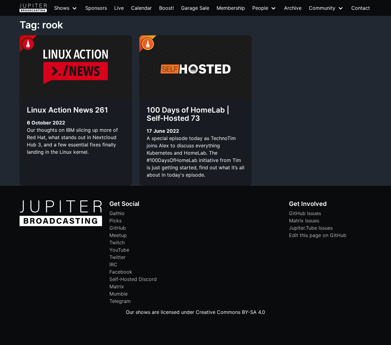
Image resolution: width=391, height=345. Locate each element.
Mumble (118, 294)
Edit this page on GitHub (317, 235)
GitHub (117, 228)
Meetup (118, 235)
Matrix (116, 286)
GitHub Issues (305, 213)
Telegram (120, 301)
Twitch (117, 242)
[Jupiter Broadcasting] (61, 224)
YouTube (119, 250)
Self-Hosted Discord (133, 279)
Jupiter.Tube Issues (311, 228)
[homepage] (33, 8)
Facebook (120, 272)
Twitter (117, 257)
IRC (113, 264)
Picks (115, 220)
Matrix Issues (304, 220)
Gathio (117, 213)
